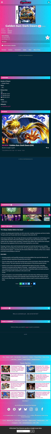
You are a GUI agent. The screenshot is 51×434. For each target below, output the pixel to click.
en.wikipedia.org (5, 106)
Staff (11, 357)
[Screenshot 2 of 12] (32, 214)
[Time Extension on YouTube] (14, 409)
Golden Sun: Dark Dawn (23, 25)
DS (8, 29)
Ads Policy (13, 359)
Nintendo (10, 31)
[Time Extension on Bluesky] (25, 409)
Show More (25, 401)
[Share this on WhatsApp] (20, 284)
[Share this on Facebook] (26, 284)
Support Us (25, 357)
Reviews (10, 50)
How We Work (17, 357)
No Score (4, 41)
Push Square (18, 420)
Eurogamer (15, 423)
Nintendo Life (10, 420)
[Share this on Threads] (31, 284)
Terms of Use (45, 357)
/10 (8, 37)
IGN (47, 420)
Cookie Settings (26, 359)
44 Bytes (33, 415)
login (27, 327)
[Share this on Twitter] (29, 284)
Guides (24, 50)
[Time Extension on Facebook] (42, 409)
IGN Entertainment (22, 415)
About (7, 357)
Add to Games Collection (10, 45)
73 (48, 147)
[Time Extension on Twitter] (19, 409)
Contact (31, 357)
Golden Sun (4, 101)
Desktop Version (36, 359)
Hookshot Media (9, 415)
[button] (49, 215)
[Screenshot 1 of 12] (11, 214)
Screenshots (18, 50)
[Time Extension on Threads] (36, 409)
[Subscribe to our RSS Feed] (8, 409)
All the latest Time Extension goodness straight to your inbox (25, 428)
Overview (4, 50)
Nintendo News (41, 420)
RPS (38, 423)
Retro (23, 150)
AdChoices (38, 415)
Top (4, 357)
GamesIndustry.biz (27, 423)
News (30, 50)
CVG (34, 423)
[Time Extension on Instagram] (31, 409)
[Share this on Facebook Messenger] (34, 284)
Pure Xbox (24, 420)
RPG (3, 87)
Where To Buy (37, 50)
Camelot (10, 32)
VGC (20, 423)
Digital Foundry (32, 420)
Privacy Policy (37, 357)
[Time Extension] (25, 2)
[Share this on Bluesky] (23, 284)
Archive (20, 359)
